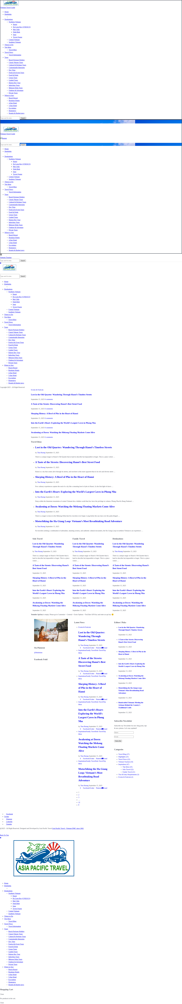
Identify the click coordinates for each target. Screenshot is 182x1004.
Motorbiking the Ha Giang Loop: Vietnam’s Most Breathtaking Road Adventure (78, 521)
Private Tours (13, 93)
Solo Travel (128, 769)
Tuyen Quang (17, 37)
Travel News (9, 52)
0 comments (49, 399)
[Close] (0, 263)
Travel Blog (13, 50)
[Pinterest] (4, 121)
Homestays (12, 111)
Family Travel (129, 772)
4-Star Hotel (13, 103)
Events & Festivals (125, 777)
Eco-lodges (12, 108)
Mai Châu (16, 29)
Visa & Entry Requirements (128, 774)
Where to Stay (9, 95)
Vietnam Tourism (125, 762)
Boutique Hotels (14, 100)
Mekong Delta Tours (16, 88)
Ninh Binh (16, 32)
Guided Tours (13, 80)
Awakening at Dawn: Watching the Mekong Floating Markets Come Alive (63, 432)
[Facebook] (1, 121)
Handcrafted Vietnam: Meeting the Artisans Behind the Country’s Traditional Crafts (130, 705)
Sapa (14, 35)
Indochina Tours (14, 85)
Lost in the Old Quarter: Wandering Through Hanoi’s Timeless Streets (61, 394)
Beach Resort (13, 98)
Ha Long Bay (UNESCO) (22, 27)
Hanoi (15, 24)
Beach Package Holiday (17, 60)
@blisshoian (38, 652)
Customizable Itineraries (17, 67)
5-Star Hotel (13, 106)
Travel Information (15, 55)
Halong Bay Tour (14, 83)
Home (7, 12)
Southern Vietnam (15, 42)
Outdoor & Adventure (16, 90)
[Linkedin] (6, 121)
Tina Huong (41, 452)
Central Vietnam (14, 40)
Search (23, 118)
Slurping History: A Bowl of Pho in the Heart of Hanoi (54, 413)
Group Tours (13, 78)
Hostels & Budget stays (16, 113)
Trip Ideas (8, 47)
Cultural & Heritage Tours (17, 65)
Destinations (9, 19)
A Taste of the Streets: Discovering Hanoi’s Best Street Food (56, 404)
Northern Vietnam (15, 22)
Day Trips (12, 70)
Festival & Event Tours (16, 73)
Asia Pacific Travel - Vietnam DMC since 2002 (68, 828)
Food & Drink (13, 75)
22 (79, 802)
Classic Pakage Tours (16, 62)
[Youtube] (9, 121)
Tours (6, 57)
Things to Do (9, 45)
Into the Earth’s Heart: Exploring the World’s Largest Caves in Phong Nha (63, 423)
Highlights (8, 14)
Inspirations (123, 764)
